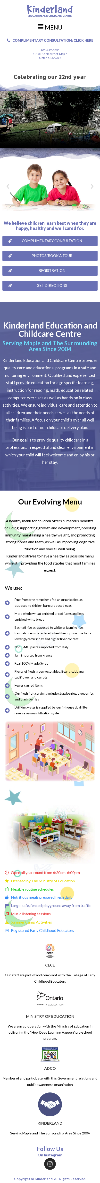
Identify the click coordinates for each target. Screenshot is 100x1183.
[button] (50, 27)
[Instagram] (50, 1164)
